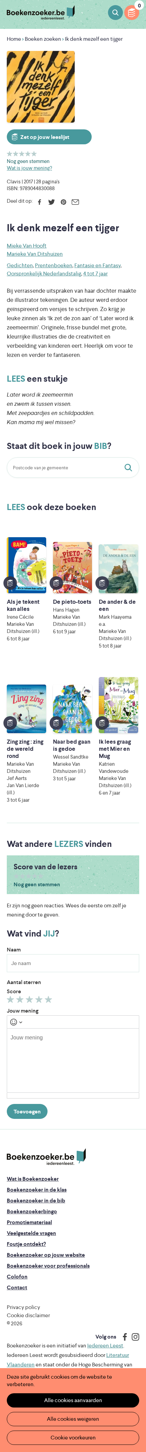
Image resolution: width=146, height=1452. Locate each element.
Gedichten (20, 265)
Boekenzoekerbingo (32, 1211)
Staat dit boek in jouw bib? (129, 467)
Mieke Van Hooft (27, 245)
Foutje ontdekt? (26, 1244)
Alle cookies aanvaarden (73, 1400)
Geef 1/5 (10, 153)
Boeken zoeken (115, 12)
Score (14, 991)
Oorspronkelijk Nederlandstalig (44, 273)
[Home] (46, 1156)
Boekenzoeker (41, 12)
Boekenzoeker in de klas (37, 1189)
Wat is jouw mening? (29, 168)
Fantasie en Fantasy (97, 265)
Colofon (17, 1276)
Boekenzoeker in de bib (36, 1200)
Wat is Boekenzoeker (33, 1178)
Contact (17, 1287)
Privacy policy (23, 1307)
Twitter (51, 202)
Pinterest (63, 202)
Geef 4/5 (28, 153)
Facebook (39, 202)
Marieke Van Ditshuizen (35, 253)
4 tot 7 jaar (95, 273)
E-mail (75, 202)
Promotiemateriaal (29, 1222)
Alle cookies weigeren (73, 1418)
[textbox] (73, 1060)
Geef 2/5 (16, 153)
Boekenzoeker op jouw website (46, 1254)
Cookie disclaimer (28, 1315)
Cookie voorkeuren (73, 1437)
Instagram (133, 1337)
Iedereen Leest (105, 1345)
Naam (14, 949)
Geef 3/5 (22, 153)
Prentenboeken (53, 265)
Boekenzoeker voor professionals (48, 1265)
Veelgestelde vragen (31, 1233)
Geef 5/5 (34, 153)
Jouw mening (22, 1010)
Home (14, 38)
